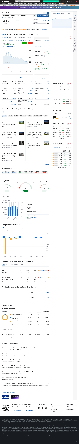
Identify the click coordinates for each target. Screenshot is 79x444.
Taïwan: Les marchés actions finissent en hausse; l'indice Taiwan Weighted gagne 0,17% (34, 122)
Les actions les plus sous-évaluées (57, 144)
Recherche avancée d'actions (52, 3)
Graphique (9, 34)
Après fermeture (28, 5)
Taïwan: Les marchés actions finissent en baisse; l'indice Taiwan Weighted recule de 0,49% (9, 123)
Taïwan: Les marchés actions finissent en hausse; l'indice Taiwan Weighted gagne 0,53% (34, 134)
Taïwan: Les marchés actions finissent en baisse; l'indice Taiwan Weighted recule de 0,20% (9, 156)
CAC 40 (54, 27)
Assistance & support (70, 409)
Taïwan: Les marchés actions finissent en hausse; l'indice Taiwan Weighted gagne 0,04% (9, 143)
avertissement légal (73, 441)
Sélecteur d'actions (11, 5)
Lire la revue (70, 117)
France (16, 5)
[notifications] (74, 1)
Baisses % (68, 86)
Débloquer (20, 281)
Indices (58, 13)
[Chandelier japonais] (3, 40)
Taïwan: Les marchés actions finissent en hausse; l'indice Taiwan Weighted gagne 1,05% (9, 134)
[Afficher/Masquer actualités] (25, 40)
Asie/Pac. (63, 5)
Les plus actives (56, 86)
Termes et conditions (52, 441)
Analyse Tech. (7, 168)
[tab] (7, 172)
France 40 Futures (56, 29)
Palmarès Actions (57, 83)
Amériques (50, 5)
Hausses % (62, 86)
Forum (36, 34)
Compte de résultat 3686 (11, 225)
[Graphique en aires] (5, 40)
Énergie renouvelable (44, 289)
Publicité (67, 406)
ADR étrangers (38, 5)
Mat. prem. (63, 13)
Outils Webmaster (54, 411)
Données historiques (21, 37)
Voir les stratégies (43, 29)
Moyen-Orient (58, 5)
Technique (30, 34)
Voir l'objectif (45, 20)
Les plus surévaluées (67, 147)
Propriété (14, 37)
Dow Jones (55, 38)
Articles (16, 34)
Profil (10, 37)
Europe (54, 5)
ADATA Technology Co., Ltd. (8, 334)
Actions (4, 5)
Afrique (67, 5)
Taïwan (47, 297)
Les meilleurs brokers (58, 110)
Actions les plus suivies (58, 123)
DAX (53, 34)
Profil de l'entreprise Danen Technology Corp (18, 287)
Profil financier (23, 34)
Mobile (52, 406)
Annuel (3, 230)
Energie (47, 292)
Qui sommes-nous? (70, 404)
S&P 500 (54, 36)
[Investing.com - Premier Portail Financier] (7, 1)
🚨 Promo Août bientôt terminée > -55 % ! (51, 1)
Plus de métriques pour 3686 (42, 77)
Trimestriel (8, 230)
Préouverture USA (21, 5)
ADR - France (44, 5)
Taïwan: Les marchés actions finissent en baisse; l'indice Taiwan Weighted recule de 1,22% (34, 144)
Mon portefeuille (54, 409)
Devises (54, 13)
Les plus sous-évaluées (57, 147)
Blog (51, 404)
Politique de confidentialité (63, 441)
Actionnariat (6, 306)
